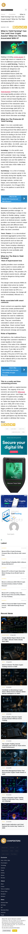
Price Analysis (4, 862)
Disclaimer (3, 893)
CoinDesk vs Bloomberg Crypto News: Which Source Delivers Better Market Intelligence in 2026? (14, 691)
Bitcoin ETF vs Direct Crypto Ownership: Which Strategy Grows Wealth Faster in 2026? (13, 573)
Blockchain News (5, 850)
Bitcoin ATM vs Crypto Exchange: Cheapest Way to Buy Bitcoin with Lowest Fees (14, 553)
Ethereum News (5, 847)
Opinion (2, 875)
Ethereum (21, 392)
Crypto (7, 428)
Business (12, 14)
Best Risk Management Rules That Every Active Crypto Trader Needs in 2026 (14, 772)
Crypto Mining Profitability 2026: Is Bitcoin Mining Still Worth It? (14, 563)
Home (3, 14)
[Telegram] (22, 27)
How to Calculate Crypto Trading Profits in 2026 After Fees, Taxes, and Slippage (13, 799)
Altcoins (16, 850)
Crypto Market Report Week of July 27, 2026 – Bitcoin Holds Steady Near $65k (13, 639)
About (2, 884)
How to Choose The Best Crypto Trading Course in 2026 (12, 665)
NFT (17, 847)
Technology (3, 865)
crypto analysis (13, 428)
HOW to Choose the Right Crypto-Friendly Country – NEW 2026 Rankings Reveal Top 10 (14, 605)
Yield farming (6, 92)
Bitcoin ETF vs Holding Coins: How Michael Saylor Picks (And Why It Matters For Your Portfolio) (13, 594)
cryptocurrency (21, 428)
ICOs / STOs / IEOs (5, 860)
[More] (25, 27)
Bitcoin (12, 850)
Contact (2, 886)
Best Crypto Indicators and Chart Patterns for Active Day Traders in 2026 (13, 826)
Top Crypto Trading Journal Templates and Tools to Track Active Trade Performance (14, 745)
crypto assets (18, 57)
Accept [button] (14, 930)
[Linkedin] (20, 27)
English (4, 9)
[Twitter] (17, 27)
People (2, 870)
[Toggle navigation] (26, 10)
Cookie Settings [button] (6, 930)
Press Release (14, 854)
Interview (3, 867)
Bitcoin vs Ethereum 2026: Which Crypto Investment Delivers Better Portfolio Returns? (13, 583)
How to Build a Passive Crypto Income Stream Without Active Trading (12, 718)
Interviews (3, 912)
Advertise (3, 896)
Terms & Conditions (5, 889)
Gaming (2, 872)
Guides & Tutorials (5, 854)
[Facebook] (14, 27)
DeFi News (12, 847)
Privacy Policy (4, 891)
